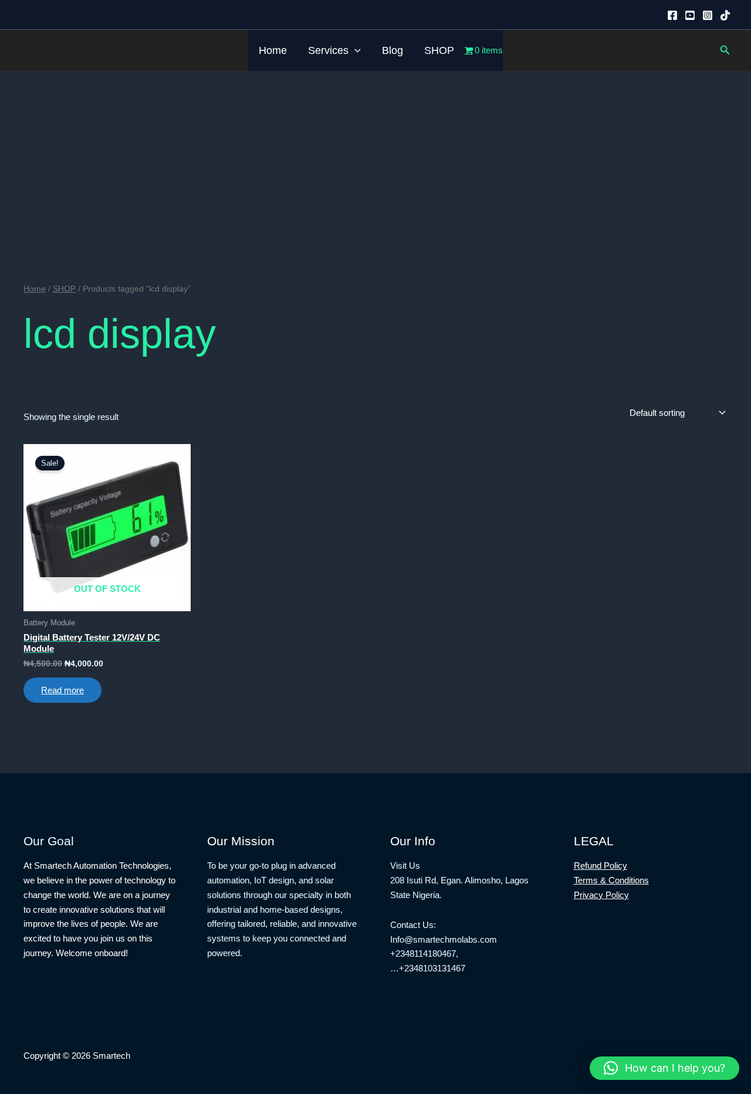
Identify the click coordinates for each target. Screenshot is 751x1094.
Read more (62, 690)
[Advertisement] (375, 159)
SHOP (439, 50)
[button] (355, 50)
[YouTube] (690, 15)
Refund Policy (600, 866)
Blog (392, 50)
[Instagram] (707, 15)
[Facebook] (672, 15)
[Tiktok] (725, 15)
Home (273, 50)
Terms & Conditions (611, 880)
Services (328, 50)
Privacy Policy (601, 895)
